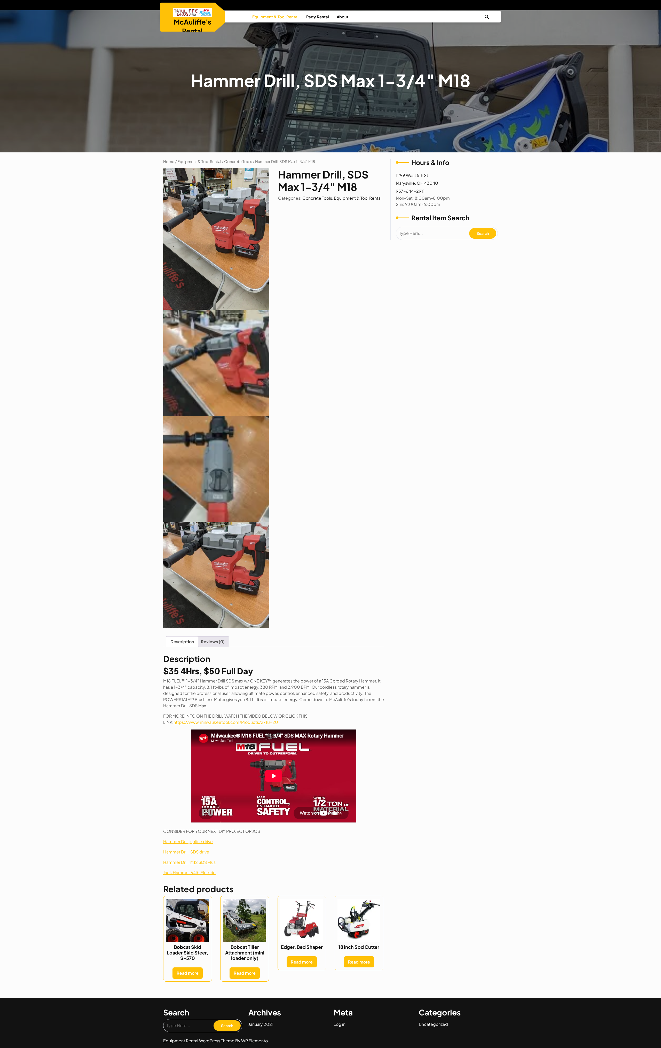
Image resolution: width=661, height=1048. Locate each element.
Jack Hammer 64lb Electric (189, 872)
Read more (188, 973)
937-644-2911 (410, 191)
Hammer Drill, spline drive (188, 841)
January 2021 (260, 1024)
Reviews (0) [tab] (213, 641)
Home (168, 161)
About (342, 16)
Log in (339, 1024)
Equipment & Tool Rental (275, 16)
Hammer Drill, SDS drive (186, 852)
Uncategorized (433, 1024)
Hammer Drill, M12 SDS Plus (189, 862)
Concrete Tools (238, 161)
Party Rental (317, 16)
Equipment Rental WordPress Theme (199, 1040)
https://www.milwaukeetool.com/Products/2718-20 (226, 722)
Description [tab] (182, 641)
